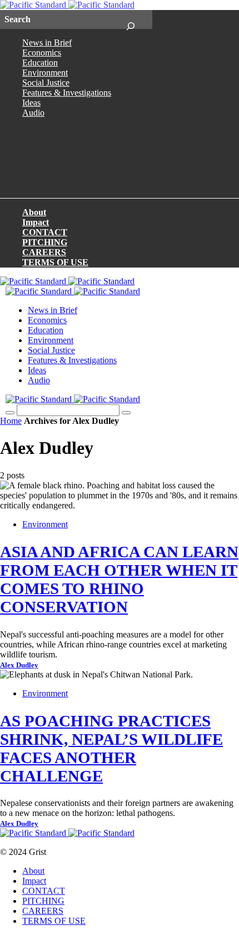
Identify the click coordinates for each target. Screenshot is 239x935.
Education (40, 62)
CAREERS (44, 252)
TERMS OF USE (55, 262)
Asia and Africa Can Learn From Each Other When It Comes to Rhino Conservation (119, 579)
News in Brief (47, 42)
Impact (35, 222)
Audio (33, 112)
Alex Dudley (19, 665)
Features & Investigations (66, 92)
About (34, 212)
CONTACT (44, 232)
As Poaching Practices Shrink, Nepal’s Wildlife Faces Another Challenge (111, 748)
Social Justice (45, 82)
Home (11, 421)
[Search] (130, 19)
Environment (45, 72)
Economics (41, 52)
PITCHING (44, 242)
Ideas (31, 102)
